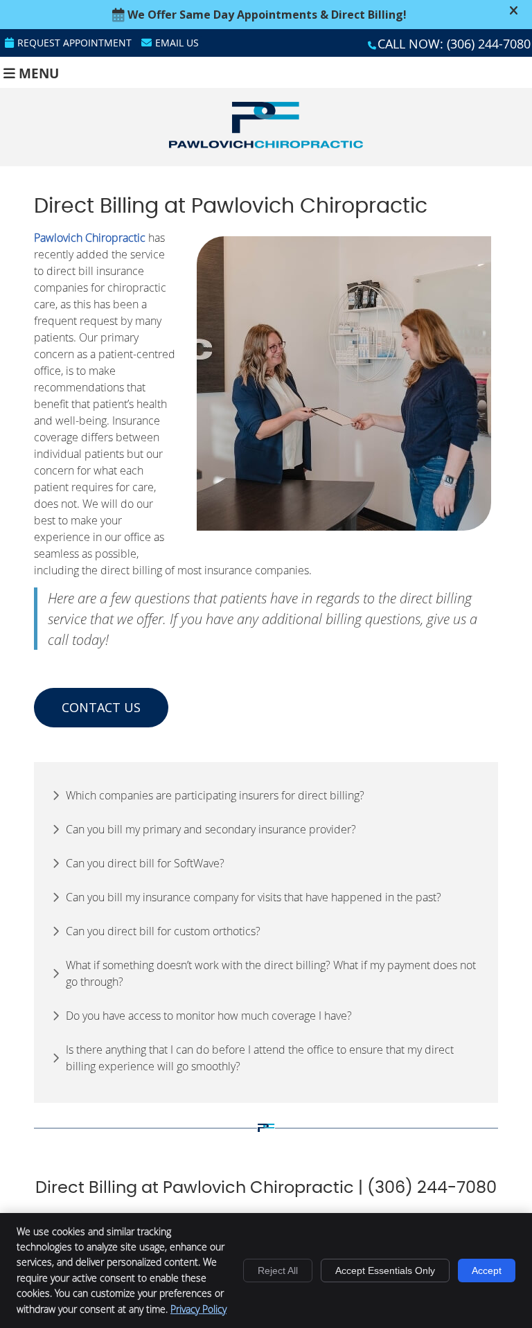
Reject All (278, 1270)
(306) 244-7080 (489, 43)
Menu (39, 72)
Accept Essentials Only (385, 1270)
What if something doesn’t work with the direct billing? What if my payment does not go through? (271, 973)
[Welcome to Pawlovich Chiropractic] (266, 144)
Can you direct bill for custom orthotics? (163, 931)
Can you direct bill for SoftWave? (145, 863)
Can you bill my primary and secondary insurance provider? (211, 829)
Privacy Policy (198, 1309)
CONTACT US (101, 707)
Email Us (177, 42)
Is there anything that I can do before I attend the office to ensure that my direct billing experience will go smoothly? (260, 1058)
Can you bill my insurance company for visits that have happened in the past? (253, 897)
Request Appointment (74, 42)
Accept (487, 1270)
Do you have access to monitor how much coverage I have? (209, 1015)
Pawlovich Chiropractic (89, 237)
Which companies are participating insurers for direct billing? (215, 795)
